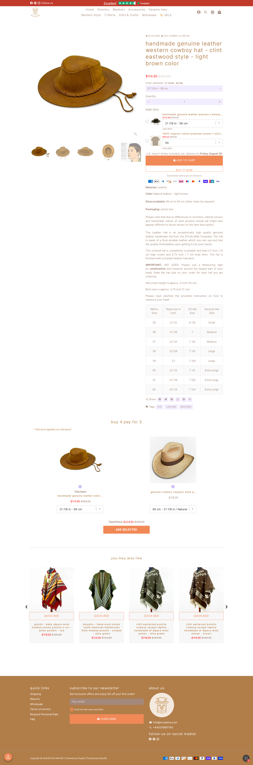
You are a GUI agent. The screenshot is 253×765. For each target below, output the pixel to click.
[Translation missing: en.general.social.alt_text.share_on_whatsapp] (177, 399)
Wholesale (149, 15)
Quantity (151, 96)
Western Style (91, 15)
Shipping (35, 694)
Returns (35, 699)
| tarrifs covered (126, 3)
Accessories (136, 9)
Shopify (81, 758)
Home (90, 9)
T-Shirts (110, 15)
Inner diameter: (164, 83)
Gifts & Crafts (129, 15)
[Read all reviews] (184, 71)
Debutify (103, 758)
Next (136, 84)
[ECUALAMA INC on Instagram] (39, 3)
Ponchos (103, 9)
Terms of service (40, 709)
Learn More (167, 128)
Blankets (119, 9)
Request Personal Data (44, 714)
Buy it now (184, 170)
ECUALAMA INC (56, 758)
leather (171, 406)
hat (159, 406)
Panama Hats (158, 9)
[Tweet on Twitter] (165, 399)
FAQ (32, 719)
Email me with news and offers (88, 709)
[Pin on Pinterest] (171, 399)
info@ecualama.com (163, 722)
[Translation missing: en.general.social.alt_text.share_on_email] (189, 399)
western (186, 406)
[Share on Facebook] (159, 399)
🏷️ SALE (166, 15)
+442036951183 (161, 727)
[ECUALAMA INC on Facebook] (31, 3)
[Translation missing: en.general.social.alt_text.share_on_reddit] (183, 399)
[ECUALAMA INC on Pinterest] (35, 3)
